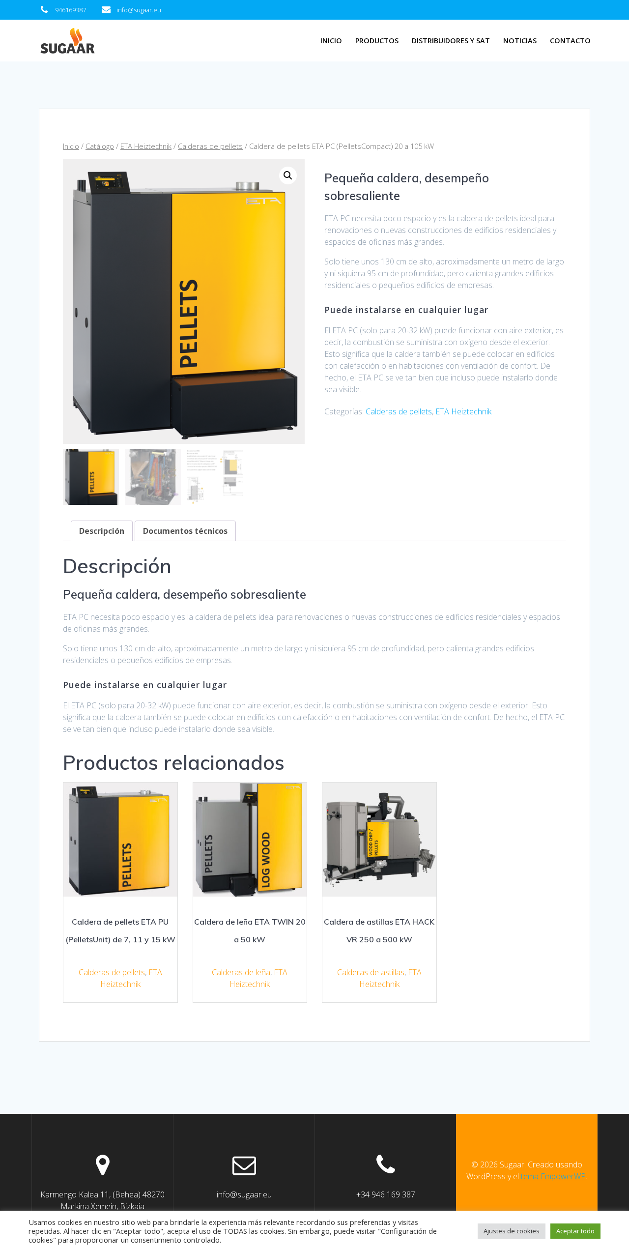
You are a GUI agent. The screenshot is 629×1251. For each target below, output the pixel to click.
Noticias (520, 40)
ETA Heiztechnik (146, 146)
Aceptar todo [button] (575, 1230)
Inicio (331, 40)
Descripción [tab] (101, 530)
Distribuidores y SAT (451, 40)
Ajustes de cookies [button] (512, 1230)
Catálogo (100, 146)
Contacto (570, 40)
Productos (377, 40)
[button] (288, 175)
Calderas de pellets (210, 146)
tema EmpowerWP (553, 1176)
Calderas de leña (241, 972)
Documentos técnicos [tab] (185, 530)
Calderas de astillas (370, 972)
